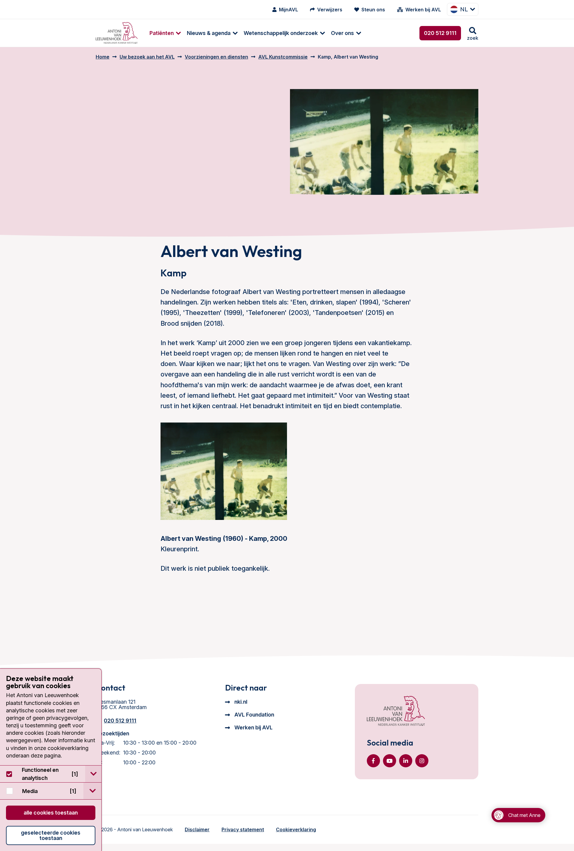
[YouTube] (389, 760)
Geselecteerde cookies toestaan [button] (50, 835)
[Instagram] (421, 760)
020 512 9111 (440, 33)
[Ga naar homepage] (117, 33)
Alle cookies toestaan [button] (51, 812)
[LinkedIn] (405, 760)
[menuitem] (162, 33)
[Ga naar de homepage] (396, 711)
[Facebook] (373, 760)
